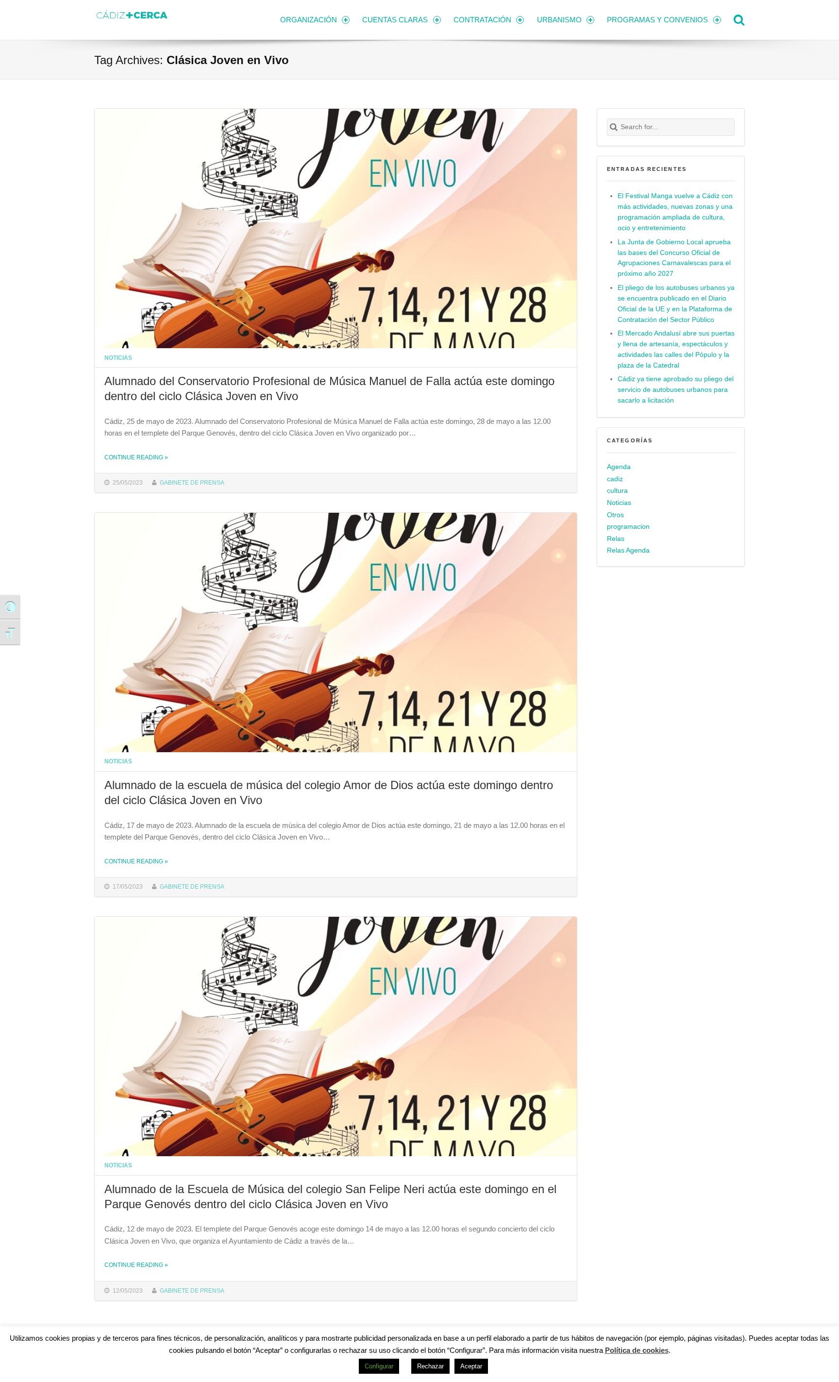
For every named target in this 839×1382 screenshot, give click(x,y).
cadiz (615, 479)
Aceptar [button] (471, 1366)
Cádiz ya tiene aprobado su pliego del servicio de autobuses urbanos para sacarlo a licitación (676, 389)
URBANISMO (559, 20)
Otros (615, 515)
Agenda (619, 467)
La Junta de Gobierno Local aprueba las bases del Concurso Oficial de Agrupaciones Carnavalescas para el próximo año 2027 (674, 258)
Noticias (118, 357)
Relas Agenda (628, 550)
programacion (628, 526)
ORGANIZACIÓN (308, 20)
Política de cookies (637, 1350)
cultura (617, 490)
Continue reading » (136, 457)
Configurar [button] (379, 1366)
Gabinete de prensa (192, 482)
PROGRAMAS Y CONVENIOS (657, 20)
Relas (615, 538)
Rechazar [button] (430, 1366)
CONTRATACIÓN (482, 20)
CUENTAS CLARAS (395, 20)
